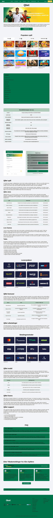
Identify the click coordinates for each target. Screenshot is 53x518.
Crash (32, 38)
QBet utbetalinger (8, 90)
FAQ (5, 100)
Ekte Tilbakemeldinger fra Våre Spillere (11, 102)
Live (20, 38)
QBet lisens (7, 96)
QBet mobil (7, 94)
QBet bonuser (7, 88)
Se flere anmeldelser (26, 483)
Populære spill (7, 77)
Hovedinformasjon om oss (9, 79)
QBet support (7, 98)
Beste (8, 38)
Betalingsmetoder (8, 92)
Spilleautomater (43, 38)
